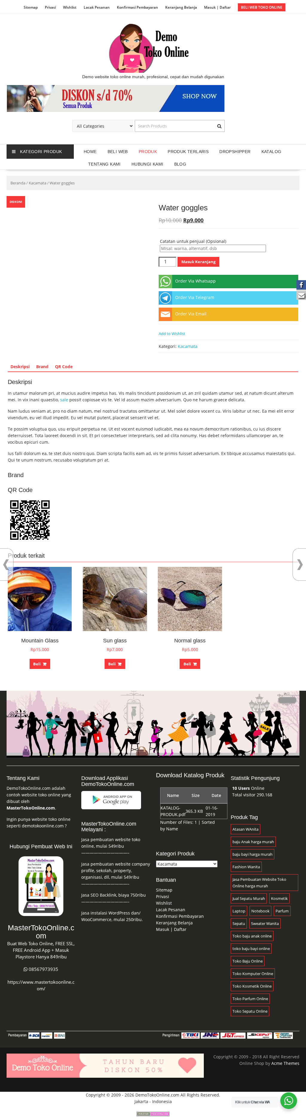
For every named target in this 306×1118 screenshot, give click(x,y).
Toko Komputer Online (252, 973)
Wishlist (69, 7)
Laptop (238, 911)
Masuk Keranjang (198, 261)
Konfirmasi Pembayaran (137, 7)
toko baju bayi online (251, 948)
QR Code (64, 366)
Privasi (50, 7)
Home (90, 151)
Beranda (17, 183)
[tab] (20, 366)
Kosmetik (279, 898)
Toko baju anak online (252, 936)
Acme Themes (285, 1063)
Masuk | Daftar (217, 7)
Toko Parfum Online (250, 998)
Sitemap (31, 7)
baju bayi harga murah (252, 854)
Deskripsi (20, 366)
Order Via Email (190, 314)
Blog (180, 164)
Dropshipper (234, 151)
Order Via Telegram (194, 297)
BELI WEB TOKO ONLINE (261, 7)
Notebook (260, 911)
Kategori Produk (41, 151)
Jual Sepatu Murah (248, 898)
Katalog (271, 151)
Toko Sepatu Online (249, 1011)
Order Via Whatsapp (195, 281)
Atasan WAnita (245, 829)
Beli (37, 664)
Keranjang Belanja (181, 7)
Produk (148, 151)
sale (64, 400)
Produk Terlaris (188, 151)
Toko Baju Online (247, 961)
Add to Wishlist (172, 333)
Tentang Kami (104, 164)
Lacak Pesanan (97, 7)
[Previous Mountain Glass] (6, 564)
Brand (42, 366)
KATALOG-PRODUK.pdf (173, 811)
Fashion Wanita (246, 866)
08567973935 (43, 969)
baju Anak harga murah (253, 841)
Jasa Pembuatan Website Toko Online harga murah (259, 883)
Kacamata (37, 183)
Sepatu (238, 923)
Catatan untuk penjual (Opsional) (193, 241)
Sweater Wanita (265, 923)
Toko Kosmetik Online (252, 986)
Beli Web (118, 151)
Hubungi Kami (147, 164)
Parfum (282, 911)
